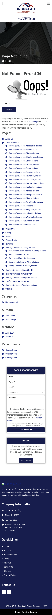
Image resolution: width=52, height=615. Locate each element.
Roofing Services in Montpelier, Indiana (25, 194)
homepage (33, 121)
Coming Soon (11, 357)
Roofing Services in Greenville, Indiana (25, 179)
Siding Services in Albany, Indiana (23, 266)
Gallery (8, 232)
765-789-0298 (26, 19)
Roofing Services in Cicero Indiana (23, 161)
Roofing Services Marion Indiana (22, 224)
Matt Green (10, 316)
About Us (9, 139)
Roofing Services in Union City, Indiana (25, 213)
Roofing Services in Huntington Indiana (25, 187)
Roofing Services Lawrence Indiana (24, 221)
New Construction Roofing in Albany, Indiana (27, 251)
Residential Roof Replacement (22, 258)
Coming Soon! (11, 350)
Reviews (9, 244)
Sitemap (8, 289)
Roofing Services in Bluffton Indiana (24, 153)
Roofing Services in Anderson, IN (23, 149)
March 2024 (10, 336)
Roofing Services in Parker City (18, 274)
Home (8, 236)
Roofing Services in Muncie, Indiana (24, 198)
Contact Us (10, 229)
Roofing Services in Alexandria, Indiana (25, 146)
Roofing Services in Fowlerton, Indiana (25, 176)
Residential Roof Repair (19, 254)
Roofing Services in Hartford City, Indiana (26, 183)
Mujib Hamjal (10, 319)
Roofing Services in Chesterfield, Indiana (26, 157)
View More (26, 460)
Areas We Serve (12, 143)
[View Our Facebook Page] (4, 592)
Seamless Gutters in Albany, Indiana (24, 262)
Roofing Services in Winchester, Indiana (25, 217)
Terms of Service (30, 426)
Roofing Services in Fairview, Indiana (24, 172)
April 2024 (9, 333)
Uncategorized (11, 302)
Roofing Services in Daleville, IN (19, 270)
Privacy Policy (11, 240)
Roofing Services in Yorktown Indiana (21, 285)
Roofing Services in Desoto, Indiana (24, 164)
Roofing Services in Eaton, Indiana (23, 168)
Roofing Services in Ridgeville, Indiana (25, 209)
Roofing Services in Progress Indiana (21, 277)
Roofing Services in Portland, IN (22, 206)
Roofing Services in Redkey (17, 281)
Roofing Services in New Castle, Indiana (26, 202)
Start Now (25, 430)
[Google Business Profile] (9, 592)
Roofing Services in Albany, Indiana (20, 247)
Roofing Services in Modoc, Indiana (24, 191)
